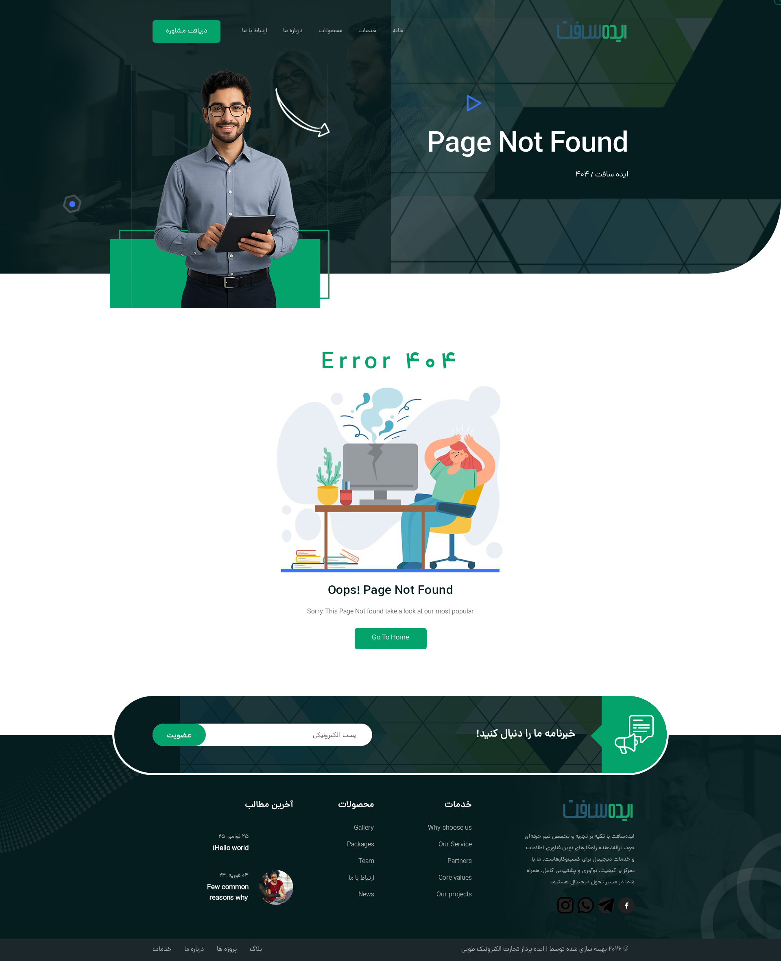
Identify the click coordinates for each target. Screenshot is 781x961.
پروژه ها (227, 949)
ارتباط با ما (254, 31)
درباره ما (293, 31)
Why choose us (450, 828)
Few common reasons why (228, 893)
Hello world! (231, 849)
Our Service (455, 845)
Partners (459, 862)
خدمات (367, 31)
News (366, 895)
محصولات (331, 31)
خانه (398, 31)
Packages (360, 845)
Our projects (454, 895)
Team (366, 862)
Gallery (364, 828)
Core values (455, 878)
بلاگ (256, 949)
